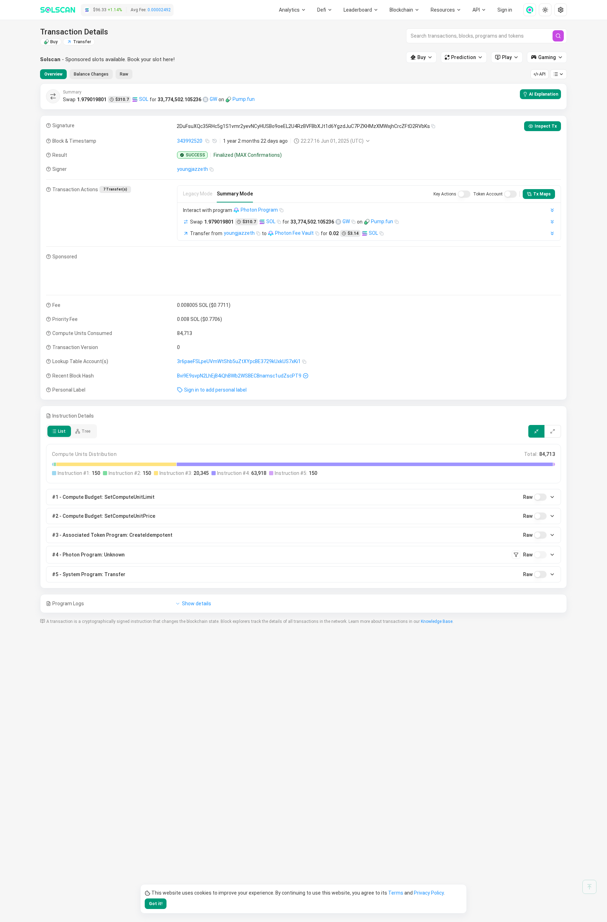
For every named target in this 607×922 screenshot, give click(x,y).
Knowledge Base (436, 621)
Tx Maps (542, 194)
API (542, 74)
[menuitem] (292, 10)
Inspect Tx (546, 126)
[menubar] (404, 10)
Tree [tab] (85, 431)
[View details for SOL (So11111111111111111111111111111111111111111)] (135, 99)
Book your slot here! (151, 59)
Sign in (504, 10)
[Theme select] (545, 10)
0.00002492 (159, 9)
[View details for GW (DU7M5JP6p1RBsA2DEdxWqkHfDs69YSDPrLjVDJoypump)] (205, 99)
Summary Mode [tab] (235, 193)
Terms (395, 893)
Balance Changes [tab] (91, 74)
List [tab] (62, 431)
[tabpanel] (303, 348)
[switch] (464, 194)
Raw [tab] (124, 74)
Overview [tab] (53, 74)
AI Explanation (543, 94)
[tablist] (86, 74)
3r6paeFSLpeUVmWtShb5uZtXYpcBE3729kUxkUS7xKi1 (239, 361)
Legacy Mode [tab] (198, 193)
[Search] (558, 35)
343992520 (189, 141)
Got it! (155, 903)
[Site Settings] (560, 10)
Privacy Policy (429, 893)
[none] (527, 9)
